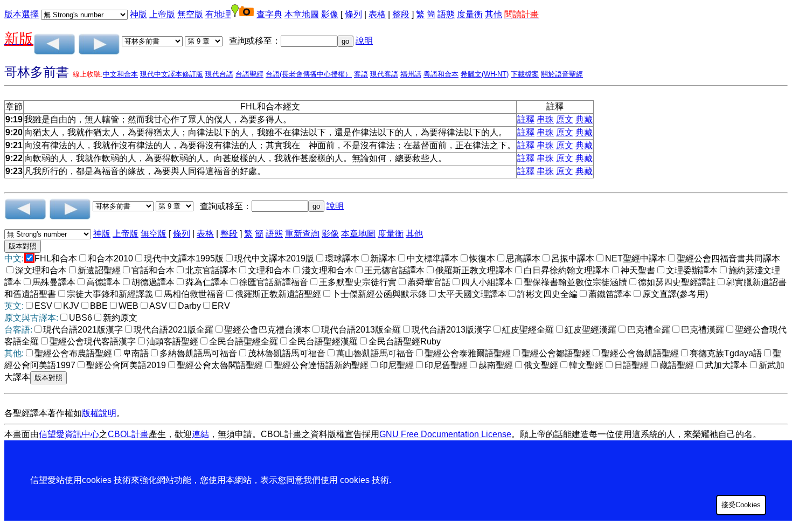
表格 (377, 14)
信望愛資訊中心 (69, 434)
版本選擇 (21, 14)
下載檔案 (525, 74)
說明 (364, 40)
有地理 (218, 14)
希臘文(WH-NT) (485, 74)
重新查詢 (302, 233)
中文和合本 (120, 74)
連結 (200, 434)
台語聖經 (249, 74)
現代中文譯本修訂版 (171, 74)
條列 (353, 14)
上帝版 (162, 14)
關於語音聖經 (562, 74)
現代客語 (384, 74)
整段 (400, 14)
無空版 (190, 14)
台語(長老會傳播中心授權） (309, 74)
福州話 (410, 74)
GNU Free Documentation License (445, 434)
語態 (446, 14)
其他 (493, 14)
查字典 (269, 14)
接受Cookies (741, 505)
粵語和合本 (440, 74)
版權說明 (99, 413)
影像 (329, 14)
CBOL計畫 (128, 434)
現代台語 (219, 74)
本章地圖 (301, 14)
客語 (361, 74)
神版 (138, 14)
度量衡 (470, 14)
